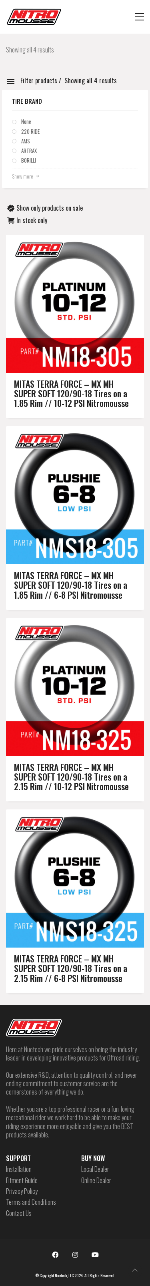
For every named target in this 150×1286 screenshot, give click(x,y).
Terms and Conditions (31, 1202)
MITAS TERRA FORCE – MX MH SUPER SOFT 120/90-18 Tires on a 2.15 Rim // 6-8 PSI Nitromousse (70, 968)
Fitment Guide (22, 1180)
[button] (139, 16)
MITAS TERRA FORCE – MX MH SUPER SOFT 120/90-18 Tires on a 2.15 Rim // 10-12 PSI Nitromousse (71, 776)
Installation (19, 1169)
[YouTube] (95, 1255)
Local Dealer (95, 1169)
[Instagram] (75, 1255)
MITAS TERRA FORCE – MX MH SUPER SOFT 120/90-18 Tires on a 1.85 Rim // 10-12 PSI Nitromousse (71, 393)
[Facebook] (55, 1255)
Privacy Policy (22, 1191)
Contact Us (19, 1213)
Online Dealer (96, 1180)
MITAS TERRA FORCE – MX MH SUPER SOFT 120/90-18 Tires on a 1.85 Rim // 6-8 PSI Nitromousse (70, 585)
